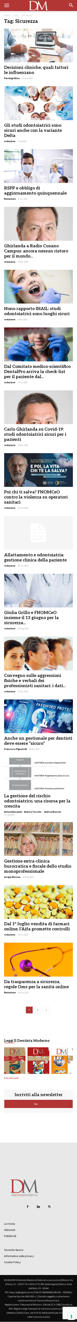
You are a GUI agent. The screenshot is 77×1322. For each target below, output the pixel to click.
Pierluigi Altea (12, 78)
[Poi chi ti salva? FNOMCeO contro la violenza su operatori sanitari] (38, 470)
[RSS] (49, 1207)
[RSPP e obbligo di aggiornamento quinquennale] (38, 166)
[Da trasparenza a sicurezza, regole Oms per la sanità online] (38, 959)
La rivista (9, 1224)
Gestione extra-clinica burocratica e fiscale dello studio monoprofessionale (37, 866)
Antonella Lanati (13, 811)
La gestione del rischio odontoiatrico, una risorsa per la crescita (37, 801)
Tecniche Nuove (13, 1250)
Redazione (10, 198)
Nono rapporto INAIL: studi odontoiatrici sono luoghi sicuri (37, 311)
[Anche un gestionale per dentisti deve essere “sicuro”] (38, 716)
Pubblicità (10, 1236)
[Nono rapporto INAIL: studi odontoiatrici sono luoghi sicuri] (38, 287)
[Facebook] (28, 1207)
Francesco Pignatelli (15, 749)
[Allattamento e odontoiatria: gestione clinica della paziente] (38, 533)
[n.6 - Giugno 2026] (62, 1061)
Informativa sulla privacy (19, 1256)
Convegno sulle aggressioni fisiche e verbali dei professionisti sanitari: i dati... (35, 680)
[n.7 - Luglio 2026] (38, 1061)
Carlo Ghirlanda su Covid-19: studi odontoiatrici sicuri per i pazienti (35, 434)
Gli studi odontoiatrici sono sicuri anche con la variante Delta (33, 130)
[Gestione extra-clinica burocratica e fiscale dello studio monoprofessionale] (38, 839)
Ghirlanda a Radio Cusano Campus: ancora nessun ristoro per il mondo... (36, 251)
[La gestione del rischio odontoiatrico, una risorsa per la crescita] (38, 774)
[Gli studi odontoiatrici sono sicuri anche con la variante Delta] (38, 103)
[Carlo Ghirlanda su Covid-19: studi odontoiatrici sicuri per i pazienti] (38, 407)
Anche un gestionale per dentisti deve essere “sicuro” (38, 741)
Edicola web (11, 1078)
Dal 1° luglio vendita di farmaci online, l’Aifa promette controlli (37, 926)
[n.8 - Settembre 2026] (14, 1061)
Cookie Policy (12, 1262)
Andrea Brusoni (52, 811)
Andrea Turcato (32, 811)
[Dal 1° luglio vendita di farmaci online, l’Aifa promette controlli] (38, 902)
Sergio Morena (12, 877)
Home (7, 15)
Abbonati (9, 1230)
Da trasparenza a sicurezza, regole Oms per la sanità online (36, 984)
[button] (71, 5)
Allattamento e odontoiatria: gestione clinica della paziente (35, 557)
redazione (9, 141)
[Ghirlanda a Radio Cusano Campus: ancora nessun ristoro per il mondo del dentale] (38, 224)
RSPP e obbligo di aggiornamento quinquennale (35, 191)
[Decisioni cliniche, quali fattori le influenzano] (38, 45)
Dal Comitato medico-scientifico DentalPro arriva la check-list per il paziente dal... (37, 371)
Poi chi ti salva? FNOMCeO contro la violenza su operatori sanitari (36, 497)
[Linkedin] (38, 1207)
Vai (36, 1104)
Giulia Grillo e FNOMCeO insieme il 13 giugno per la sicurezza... (31, 617)
